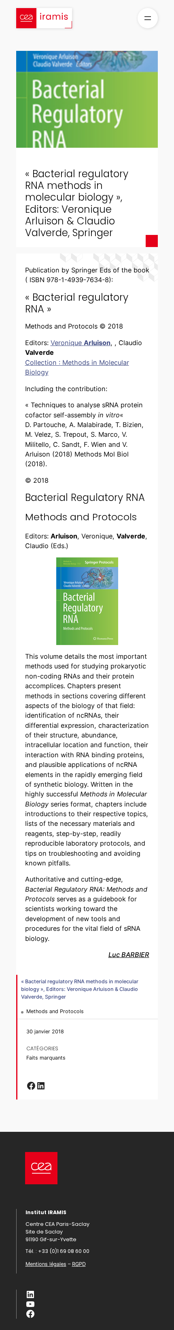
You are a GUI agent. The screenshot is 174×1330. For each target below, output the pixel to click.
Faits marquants (46, 1058)
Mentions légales (45, 1264)
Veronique (80, 343)
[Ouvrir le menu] (148, 18)
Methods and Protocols (55, 1011)
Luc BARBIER (128, 955)
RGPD (79, 1264)
